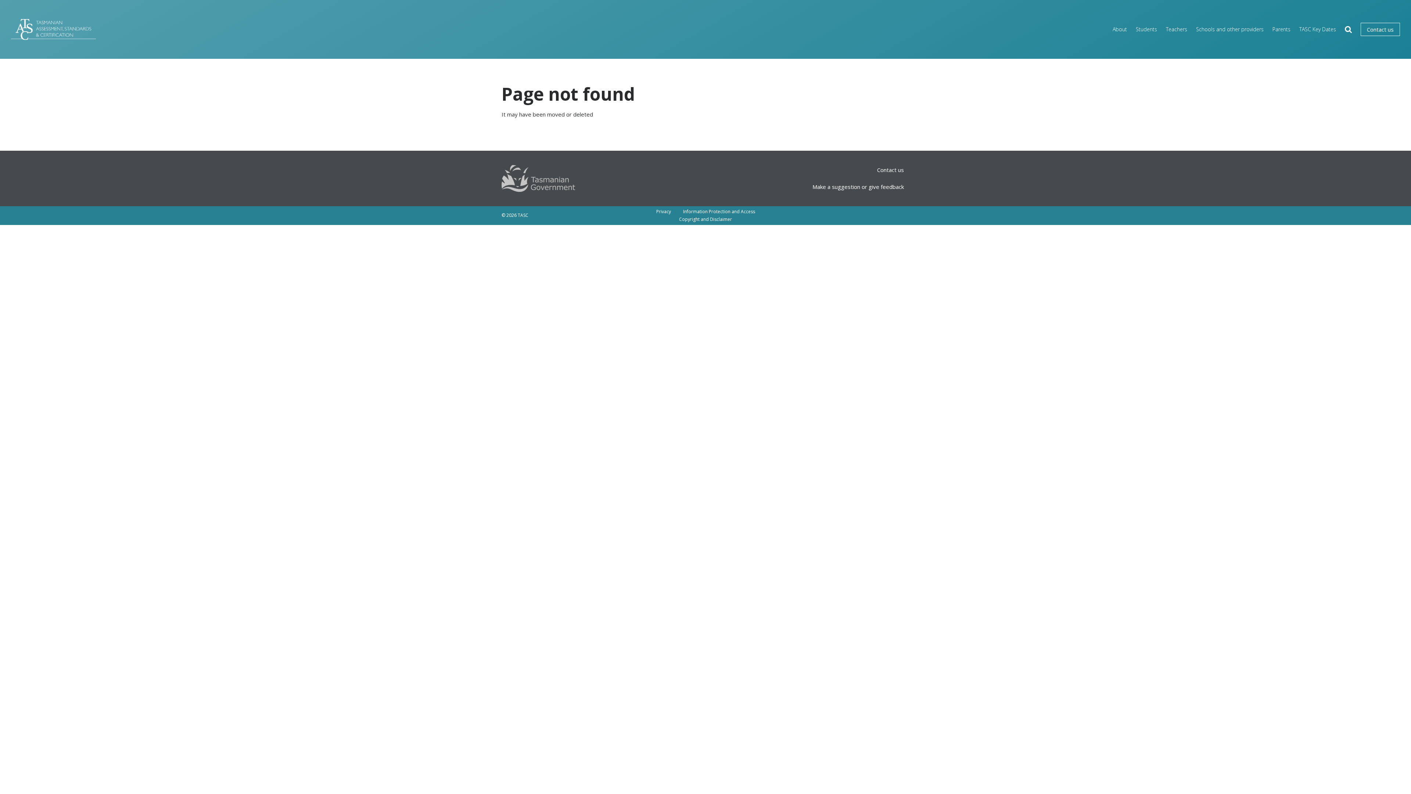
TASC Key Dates (1317, 29)
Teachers (1176, 29)
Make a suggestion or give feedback (858, 186)
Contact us (1380, 29)
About (1120, 29)
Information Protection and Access (719, 211)
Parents (1281, 29)
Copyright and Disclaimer (705, 219)
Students (1146, 29)
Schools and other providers (1230, 29)
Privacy (663, 211)
